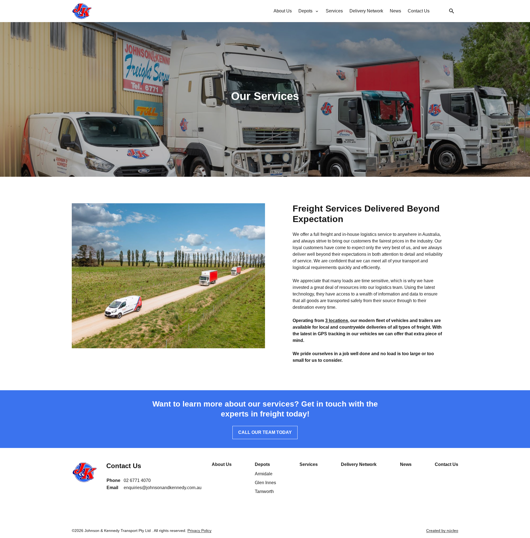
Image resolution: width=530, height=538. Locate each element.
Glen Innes (265, 482)
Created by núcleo (442, 530)
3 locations (336, 320)
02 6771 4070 (137, 480)
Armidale (263, 473)
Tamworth (264, 491)
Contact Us (446, 464)
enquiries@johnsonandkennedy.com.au (163, 487)
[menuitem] (283, 11)
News (406, 464)
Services (309, 464)
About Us (222, 464)
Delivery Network (359, 464)
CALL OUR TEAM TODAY (265, 432)
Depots (262, 464)
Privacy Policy (199, 530)
